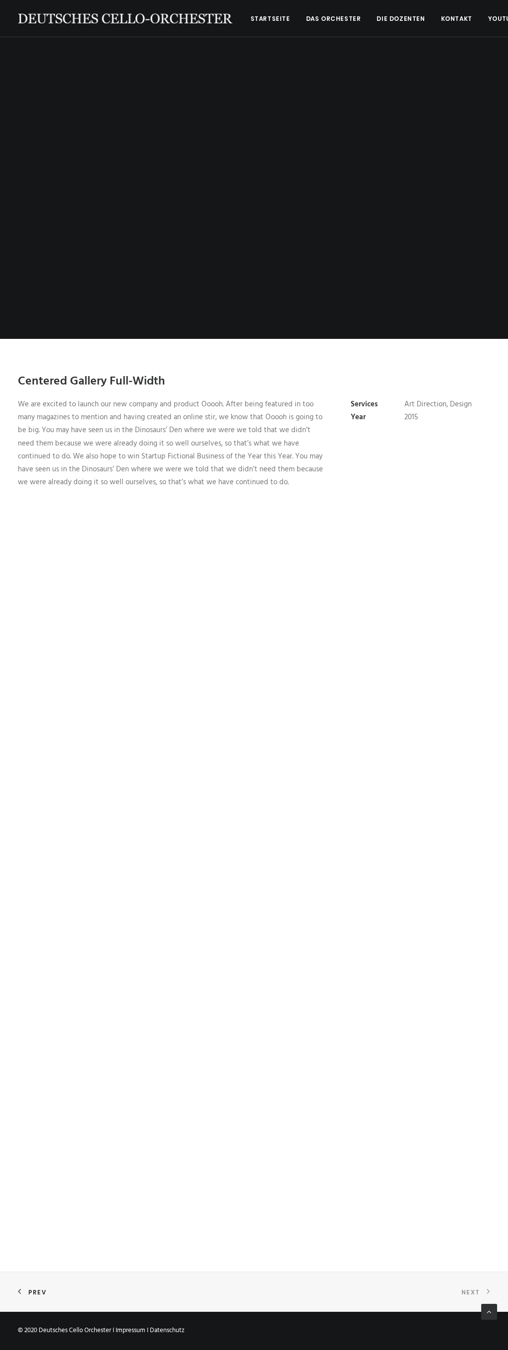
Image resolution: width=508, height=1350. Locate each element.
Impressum (130, 1330)
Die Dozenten (401, 18)
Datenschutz (167, 1330)
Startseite (270, 18)
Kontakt (456, 18)
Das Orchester (333, 18)
